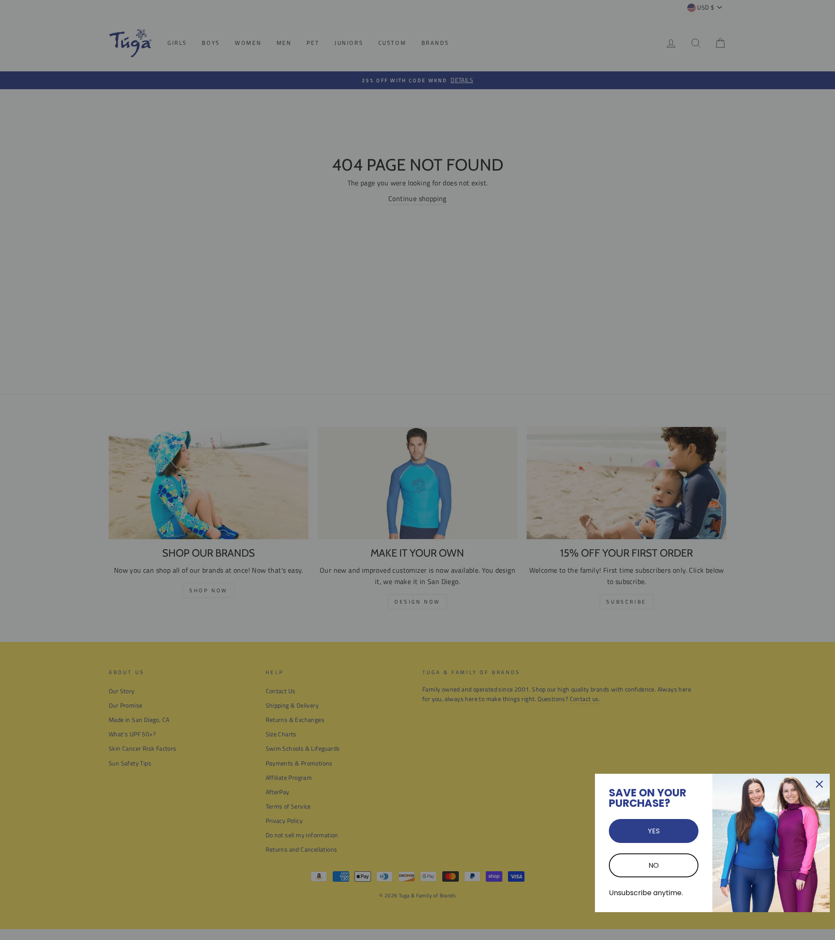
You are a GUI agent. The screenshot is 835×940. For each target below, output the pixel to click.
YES (654, 831)
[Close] (819, 784)
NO (653, 865)
